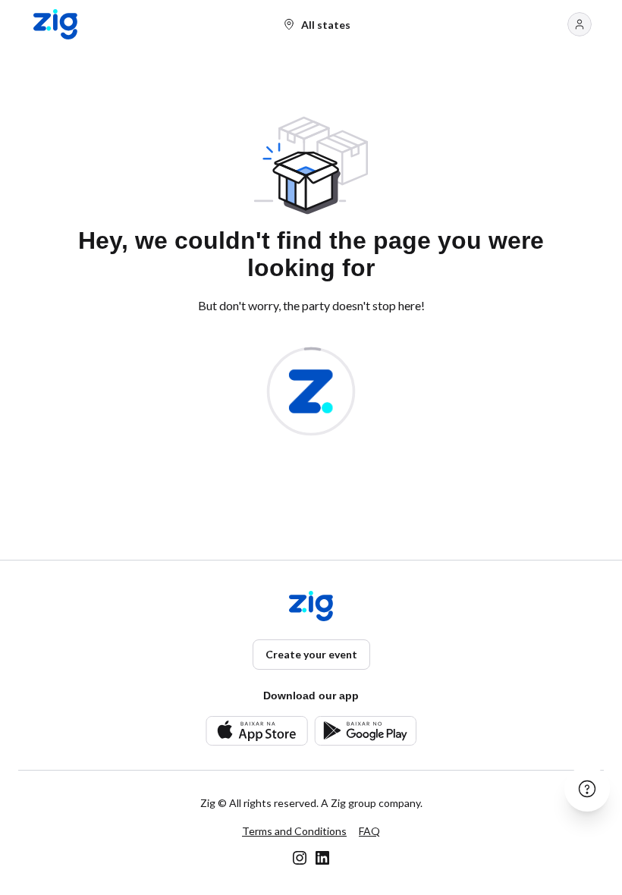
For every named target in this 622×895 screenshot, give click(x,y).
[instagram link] (299, 858)
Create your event (311, 654)
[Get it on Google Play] (365, 731)
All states (325, 24)
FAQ (369, 830)
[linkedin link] (322, 858)
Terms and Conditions (294, 830)
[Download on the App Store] (257, 731)
